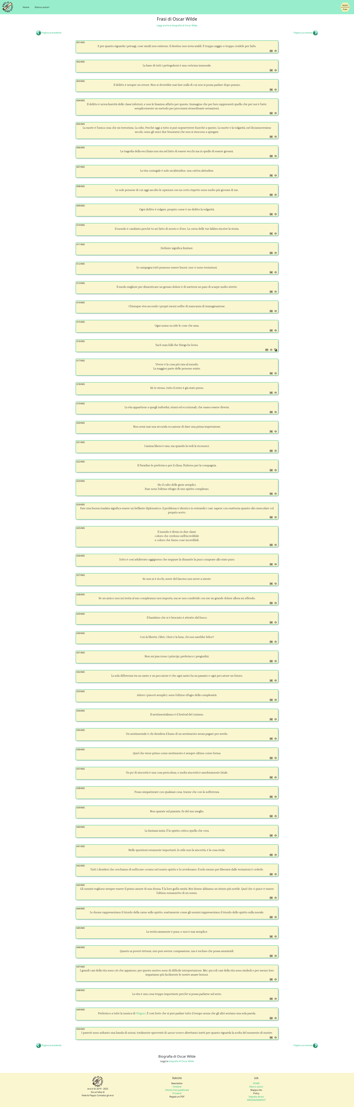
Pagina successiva (303, 32)
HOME (256, 1083)
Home (26, 7)
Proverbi (176, 1093)
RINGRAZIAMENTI (256, 1099)
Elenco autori (42, 7)
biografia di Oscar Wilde (181, 1061)
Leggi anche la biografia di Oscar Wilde (177, 25)
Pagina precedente (51, 32)
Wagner (141, 1013)
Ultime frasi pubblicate (177, 1090)
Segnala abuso (256, 1096)
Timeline (177, 1086)
